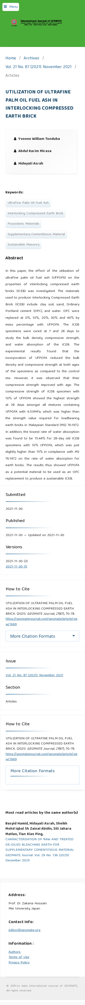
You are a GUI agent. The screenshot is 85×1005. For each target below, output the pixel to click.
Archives (31, 59)
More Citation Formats (32, 636)
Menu (13, 7)
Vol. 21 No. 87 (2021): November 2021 (38, 67)
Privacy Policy (19, 963)
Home (10, 59)
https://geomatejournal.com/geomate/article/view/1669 (41, 621)
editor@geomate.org (24, 930)
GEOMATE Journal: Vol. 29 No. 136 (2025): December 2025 (37, 858)
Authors (14, 952)
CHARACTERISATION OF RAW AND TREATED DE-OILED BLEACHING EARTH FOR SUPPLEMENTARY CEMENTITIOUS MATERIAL (39, 845)
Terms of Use (18, 957)
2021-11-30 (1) (16, 567)
